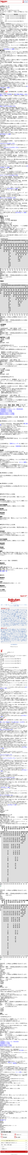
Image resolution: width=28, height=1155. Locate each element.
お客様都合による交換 (6, 411)
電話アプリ (19, 639)
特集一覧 (7, 604)
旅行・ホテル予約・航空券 (9, 629)
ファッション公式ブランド (11, 622)
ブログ (9, 638)
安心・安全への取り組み (6, 1144)
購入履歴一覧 (3, 571)
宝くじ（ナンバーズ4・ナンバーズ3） (13, 640)
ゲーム (21, 616)
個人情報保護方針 (14, 644)
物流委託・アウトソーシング (7, 632)
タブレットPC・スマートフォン (6, 615)
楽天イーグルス (24, 640)
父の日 (8, 625)
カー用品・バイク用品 (10, 613)
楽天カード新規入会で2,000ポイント (9, 1142)
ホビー (2, 617)
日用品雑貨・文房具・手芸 (9, 618)
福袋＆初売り (16, 624)
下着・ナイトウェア (6, 611)
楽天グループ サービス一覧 (6, 641)
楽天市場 (2, 629)
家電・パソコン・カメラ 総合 (13, 609)
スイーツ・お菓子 (20, 613)
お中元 (11, 625)
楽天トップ (3, 604)
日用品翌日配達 (23, 623)
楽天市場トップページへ (6, 1151)
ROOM (12, 638)
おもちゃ (24, 616)
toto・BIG (4, 640)
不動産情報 (6, 638)
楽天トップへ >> (14, 603)
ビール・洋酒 (7, 614)
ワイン (17, 614)
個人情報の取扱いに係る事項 (18, 722)
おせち (4, 626)
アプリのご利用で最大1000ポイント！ (9, 1140)
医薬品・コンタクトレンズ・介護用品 (11, 612)
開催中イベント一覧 (9, 624)
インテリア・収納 (16, 617)
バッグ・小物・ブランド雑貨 (9, 610)
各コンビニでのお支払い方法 (8, 198)
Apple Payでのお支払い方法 (7, 143)
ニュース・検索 (22, 637)
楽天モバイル (16, 638)
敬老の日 (14, 625)
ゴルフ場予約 (5, 630)
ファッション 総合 (4, 609)
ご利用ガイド (4, 1148)
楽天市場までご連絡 (9, 49)
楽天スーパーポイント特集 (18, 632)
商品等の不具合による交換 (7, 414)
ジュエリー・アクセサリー (20, 610)
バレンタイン (21, 624)
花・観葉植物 (3, 619)
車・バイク (3, 613)
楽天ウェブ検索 (12, 621)
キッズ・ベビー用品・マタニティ (17, 611)
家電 (8, 616)
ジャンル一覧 (11, 604)
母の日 (5, 625)
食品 (15, 613)
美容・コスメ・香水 (22, 612)
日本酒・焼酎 (13, 614)
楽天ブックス (17, 620)
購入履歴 (21, 1050)
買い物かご (5, 1134)
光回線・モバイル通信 (17, 615)
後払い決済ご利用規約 (6, 94)
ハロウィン (19, 625)
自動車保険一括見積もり (6, 637)
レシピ (10, 630)
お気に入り (19, 1134)
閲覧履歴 (5, 1137)
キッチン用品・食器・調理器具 (20, 618)
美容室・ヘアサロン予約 (12, 631)
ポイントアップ (19, 622)
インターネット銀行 (15, 637)
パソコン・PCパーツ (23, 614)
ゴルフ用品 (11, 620)
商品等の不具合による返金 (7, 413)
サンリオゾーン (6, 623)
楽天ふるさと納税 (16, 623)
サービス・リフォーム (8, 617)
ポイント (23, 620)
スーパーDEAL (24, 604)
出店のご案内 (16, 605)
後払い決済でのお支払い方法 (8, 106)
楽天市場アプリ (18, 604)
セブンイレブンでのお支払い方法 (9, 175)
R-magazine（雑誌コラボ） (21, 621)
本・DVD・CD (17, 629)
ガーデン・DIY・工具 (10, 619)
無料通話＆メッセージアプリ (11, 639)
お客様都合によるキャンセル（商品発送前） (12, 409)
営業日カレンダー (14, 443)
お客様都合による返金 (6, 410)
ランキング (11, 605)
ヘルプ (2, 1146)
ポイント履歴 (22, 462)
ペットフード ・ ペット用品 (20, 619)
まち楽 (11, 623)
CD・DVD (11, 616)
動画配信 (23, 639)
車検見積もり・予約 (15, 630)
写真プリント (5, 631)
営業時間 (18, 446)
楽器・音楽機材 (16, 616)
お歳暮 (22, 625)
